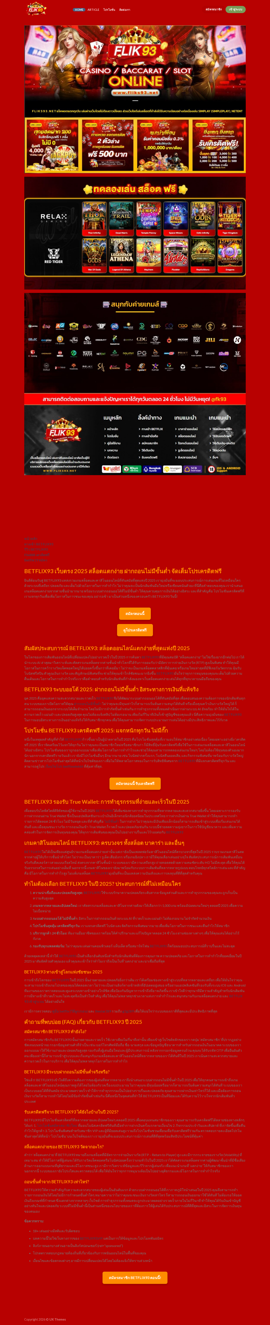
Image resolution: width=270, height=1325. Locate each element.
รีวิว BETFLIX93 (36, 549)
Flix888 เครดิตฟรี (37, 555)
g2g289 (128, 1011)
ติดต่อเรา (124, 9)
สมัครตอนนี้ (135, 613)
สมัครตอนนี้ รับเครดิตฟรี (135, 783)
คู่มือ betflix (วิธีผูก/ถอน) (70, 1011)
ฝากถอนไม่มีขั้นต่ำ (87, 704)
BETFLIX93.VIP (91, 1238)
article (93, 9)
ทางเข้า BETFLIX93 (38, 544)
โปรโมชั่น (109, 9)
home (79, 9)
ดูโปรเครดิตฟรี (135, 630)
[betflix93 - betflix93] (45, 9)
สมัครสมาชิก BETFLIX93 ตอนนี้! (135, 1277)
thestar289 (103, 1011)
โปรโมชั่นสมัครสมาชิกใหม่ (57, 1125)
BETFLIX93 (150, 657)
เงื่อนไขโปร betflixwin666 (64, 766)
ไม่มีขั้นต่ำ (111, 821)
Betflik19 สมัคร (35, 560)
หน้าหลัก (30, 538)
